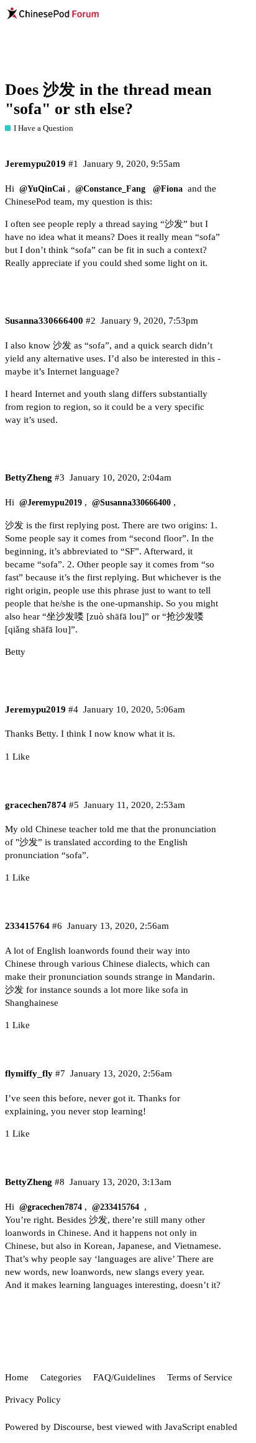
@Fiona (168, 188)
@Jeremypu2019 (50, 502)
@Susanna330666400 (131, 502)
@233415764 (115, 1207)
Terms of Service (199, 1377)
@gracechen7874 (50, 1207)
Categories (60, 1377)
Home (17, 1377)
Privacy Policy (33, 1400)
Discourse (72, 1427)
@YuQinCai (42, 188)
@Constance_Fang (110, 188)
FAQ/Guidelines (124, 1377)
